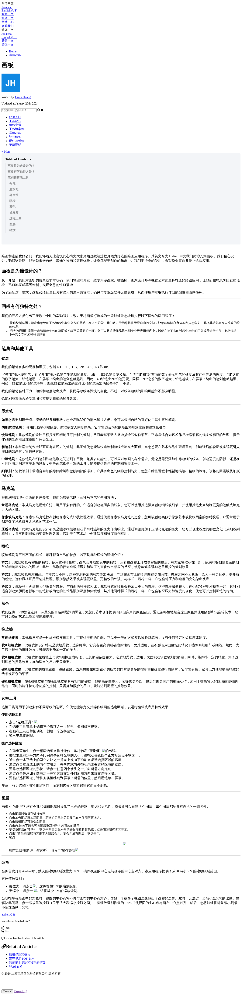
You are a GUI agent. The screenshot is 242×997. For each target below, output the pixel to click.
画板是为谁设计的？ (21, 165)
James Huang (23, 97)
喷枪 (12, 200)
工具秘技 (15, 121)
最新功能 (15, 55)
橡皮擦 (14, 212)
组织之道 (15, 125)
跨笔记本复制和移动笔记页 (27, 962)
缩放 (12, 230)
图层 (12, 224)
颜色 (12, 206)
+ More (6, 151)
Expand (19, 991)
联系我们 (8, 26)
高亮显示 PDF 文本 (21, 958)
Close (6, 991)
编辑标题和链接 (19, 954)
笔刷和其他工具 (18, 177)
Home (12, 51)
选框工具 (15, 218)
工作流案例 (16, 129)
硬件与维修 (16, 140)
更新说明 (15, 144)
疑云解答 (15, 136)
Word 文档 (15, 966)
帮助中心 (8, 22)
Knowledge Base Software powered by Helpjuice (121, 985)
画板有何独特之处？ (21, 171)
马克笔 (14, 195)
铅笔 (12, 183)
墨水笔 (14, 189)
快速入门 (15, 117)
